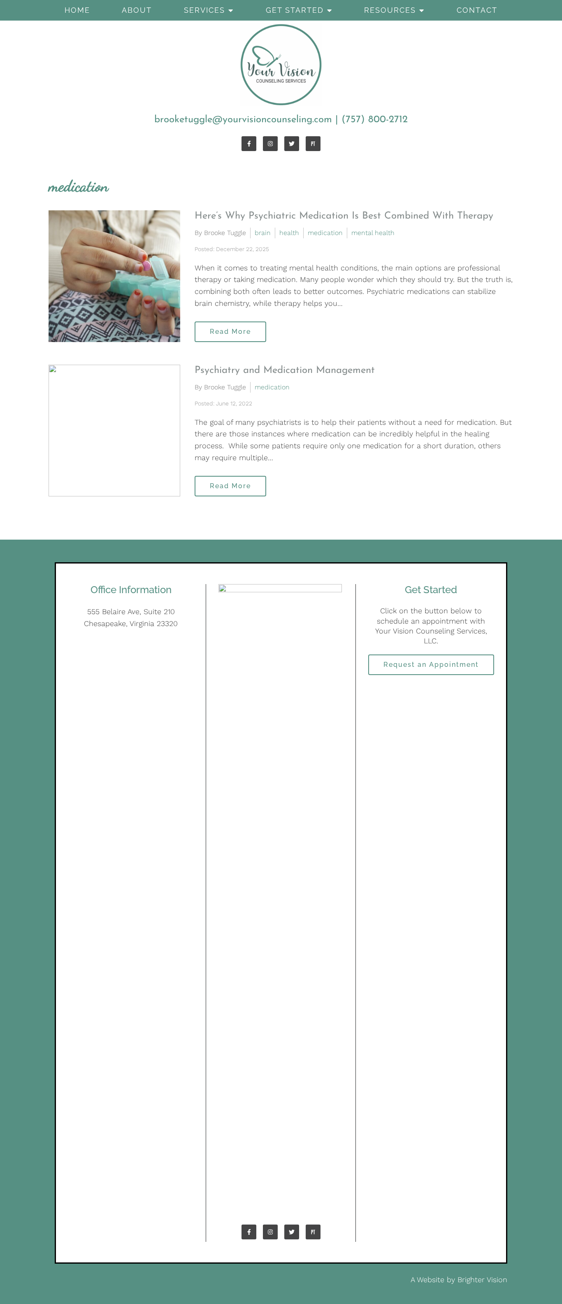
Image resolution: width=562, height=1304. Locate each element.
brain (263, 233)
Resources (390, 10)
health (289, 233)
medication (325, 233)
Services (204, 10)
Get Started (295, 10)
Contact (477, 10)
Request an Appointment (431, 664)
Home (77, 10)
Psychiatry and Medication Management (285, 370)
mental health (373, 233)
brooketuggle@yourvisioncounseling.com (243, 120)
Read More (230, 331)
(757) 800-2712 (374, 120)
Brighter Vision (482, 1279)
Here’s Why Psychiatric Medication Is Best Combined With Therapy (344, 216)
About (137, 10)
